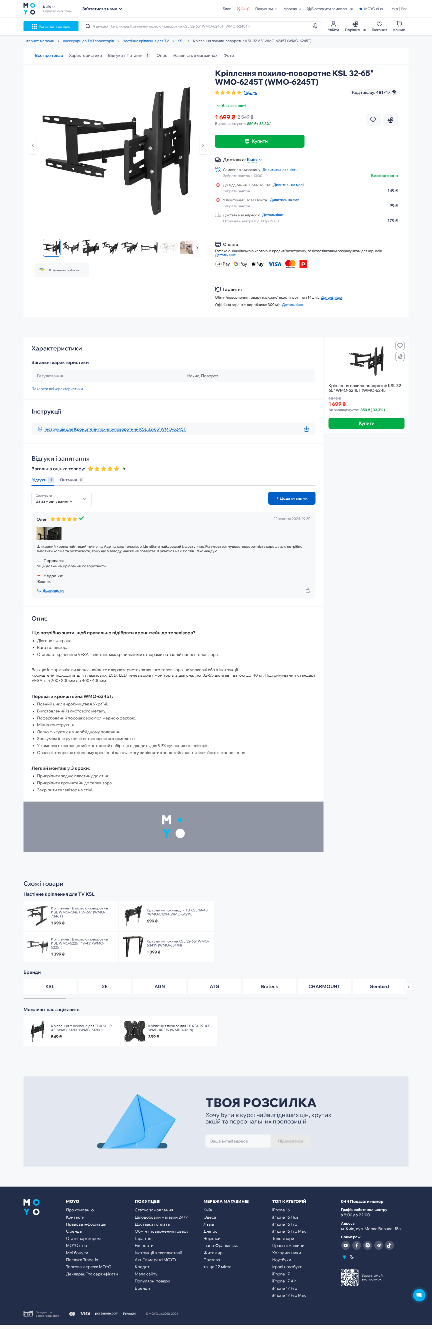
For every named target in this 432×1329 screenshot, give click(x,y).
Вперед (197, 248)
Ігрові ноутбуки (287, 1266)
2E (105, 986)
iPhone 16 (281, 1209)
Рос (404, 9)
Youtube (345, 1245)
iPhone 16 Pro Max (289, 1231)
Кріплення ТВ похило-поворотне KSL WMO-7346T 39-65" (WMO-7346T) (79, 912)
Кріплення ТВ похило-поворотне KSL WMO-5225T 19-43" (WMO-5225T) (79, 943)
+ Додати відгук (292, 498)
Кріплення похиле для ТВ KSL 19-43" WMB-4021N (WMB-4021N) (179, 1028)
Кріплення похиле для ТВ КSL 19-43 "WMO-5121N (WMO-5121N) (177, 912)
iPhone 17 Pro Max (289, 1295)
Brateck (269, 986)
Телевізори (283, 1238)
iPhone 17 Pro (284, 1288)
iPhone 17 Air (284, 1280)
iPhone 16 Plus (285, 1217)
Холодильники (286, 1252)
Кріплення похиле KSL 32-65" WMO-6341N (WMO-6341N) (178, 943)
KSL (50, 986)
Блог (227, 9)
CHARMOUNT (324, 986)
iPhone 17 (281, 1273)
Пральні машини (288, 1245)
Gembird (379, 986)
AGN (159, 986)
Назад (32, 145)
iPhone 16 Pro (284, 1224)
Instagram (367, 1245)
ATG (214, 986)
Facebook (356, 1245)
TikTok (389, 1245)
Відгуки (42, 480)
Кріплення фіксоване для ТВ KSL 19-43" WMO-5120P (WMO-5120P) (82, 1028)
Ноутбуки (281, 1259)
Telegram (378, 1245)
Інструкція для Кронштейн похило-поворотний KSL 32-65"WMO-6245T (115, 429)
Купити (260, 141)
